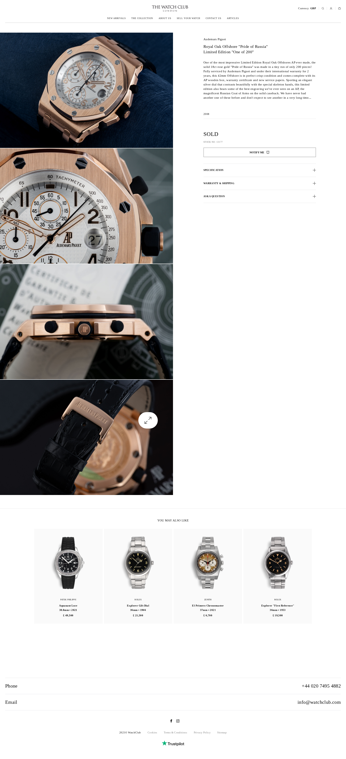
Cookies (152, 732)
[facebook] (169, 721)
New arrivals (116, 18)
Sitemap (222, 732)
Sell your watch (188, 18)
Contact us (213, 18)
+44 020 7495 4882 (321, 686)
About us (165, 18)
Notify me (256, 152)
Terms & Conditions (175, 732)
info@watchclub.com (319, 702)
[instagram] (176, 721)
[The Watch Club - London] (148, 8)
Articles (233, 18)
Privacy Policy (202, 732)
